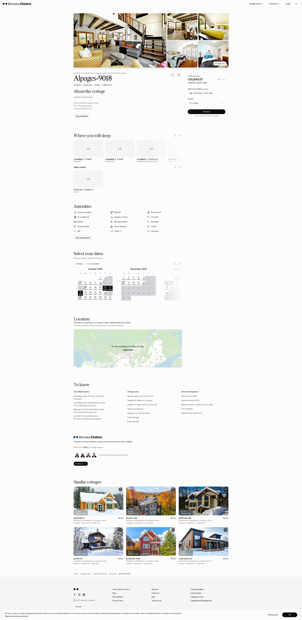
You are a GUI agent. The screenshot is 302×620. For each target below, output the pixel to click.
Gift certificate (118, 597)
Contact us (273, 4)
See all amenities (83, 238)
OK (290, 615)
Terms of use (156, 601)
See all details (82, 116)
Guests (190, 99)
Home (76, 574)
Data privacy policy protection (17, 616)
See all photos (220, 64)
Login (288, 4)
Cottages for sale (196, 597)
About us (154, 589)
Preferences (273, 615)
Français (78, 607)
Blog (114, 593)
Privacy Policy (118, 601)
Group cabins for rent (121, 589)
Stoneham (113, 574)
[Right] (180, 136)
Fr (296, 4)
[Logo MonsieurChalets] (17, 3)
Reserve (206, 112)
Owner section (195, 593)
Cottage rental (255, 4)
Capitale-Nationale (100, 574)
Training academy (197, 589)
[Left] (175, 136)
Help (153, 597)
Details (222, 79)
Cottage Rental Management (201, 601)
